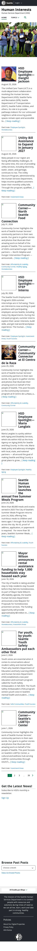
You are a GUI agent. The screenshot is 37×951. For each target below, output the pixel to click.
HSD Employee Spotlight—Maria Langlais (26, 420)
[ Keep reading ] (12, 121)
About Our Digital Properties (14, 924)
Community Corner (8, 267)
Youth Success (12, 338)
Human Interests (16, 9)
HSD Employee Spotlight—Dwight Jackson (26, 74)
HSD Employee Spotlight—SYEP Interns (26, 283)
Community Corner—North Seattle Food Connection (18, 213)
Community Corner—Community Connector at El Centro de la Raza (18, 355)
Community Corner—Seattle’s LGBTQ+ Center (26, 718)
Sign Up (5, 797)
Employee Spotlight (18, 127)
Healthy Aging (21, 267)
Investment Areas (17, 197)
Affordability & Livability (19, 264)
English (17, 3)
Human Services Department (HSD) (15, 13)
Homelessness (6, 130)
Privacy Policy (8, 927)
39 (29, 775)
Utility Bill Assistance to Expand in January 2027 (26, 144)
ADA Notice (7, 930)
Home (4, 17)
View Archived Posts (10, 872)
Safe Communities (17, 704)
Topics (14, 17)
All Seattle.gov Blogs (18, 890)
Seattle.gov (5, 1)
